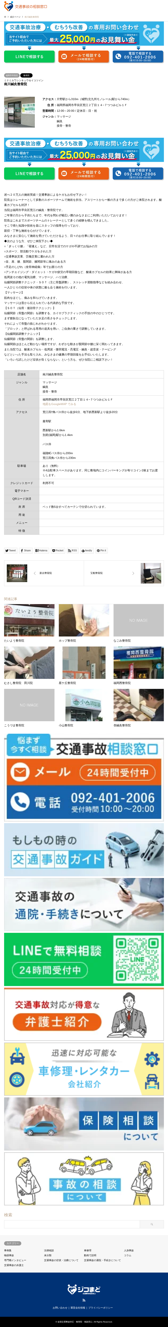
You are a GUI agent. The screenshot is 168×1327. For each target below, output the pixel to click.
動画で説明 (90, 1255)
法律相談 (49, 1250)
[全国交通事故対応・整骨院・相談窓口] (25, 6)
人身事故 (129, 1250)
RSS (84, 1300)
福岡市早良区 (12, 75)
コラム (127, 1255)
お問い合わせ (60, 1307)
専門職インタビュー (15, 1260)
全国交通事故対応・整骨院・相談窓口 (75, 1322)
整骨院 (26, 75)
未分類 (47, 1255)
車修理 (87, 1250)
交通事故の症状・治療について (61, 1260)
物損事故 (9, 1255)
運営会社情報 (77, 1307)
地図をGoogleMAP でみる (59, 404)
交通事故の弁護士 (14, 1265)
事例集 (7, 1250)
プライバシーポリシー (100, 1307)
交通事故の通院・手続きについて (102, 1260)
